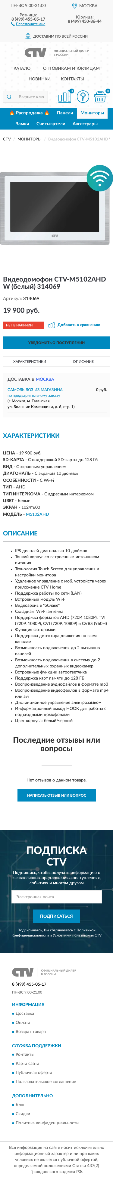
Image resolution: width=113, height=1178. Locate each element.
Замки (22, 124)
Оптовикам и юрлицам (71, 68)
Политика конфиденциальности (47, 1123)
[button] (28, 23)
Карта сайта (27, 1064)
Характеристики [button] (29, 361)
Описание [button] (83, 361)
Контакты (72, 79)
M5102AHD (37, 514)
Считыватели (50, 124)
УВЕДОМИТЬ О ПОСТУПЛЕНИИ (56, 343)
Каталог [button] (23, 68)
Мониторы (92, 113)
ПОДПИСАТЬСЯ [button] (56, 916)
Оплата (23, 1023)
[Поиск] (9, 97)
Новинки (40, 79)
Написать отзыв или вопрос (56, 795)
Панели (65, 113)
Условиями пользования (73, 935)
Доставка (25, 1013)
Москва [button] (45, 379)
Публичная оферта (34, 1073)
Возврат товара (31, 1032)
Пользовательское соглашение (46, 1082)
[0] (100, 96)
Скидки (23, 1114)
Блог (20, 1105)
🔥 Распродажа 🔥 (29, 113)
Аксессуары (85, 124)
